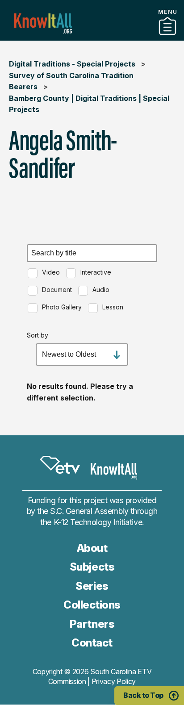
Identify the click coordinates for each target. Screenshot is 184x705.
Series (91, 586)
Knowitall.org (43, 23)
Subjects (92, 566)
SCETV (60, 465)
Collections (92, 604)
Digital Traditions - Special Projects (72, 63)
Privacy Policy (114, 681)
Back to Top (143, 695)
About (92, 548)
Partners (92, 37)
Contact (92, 642)
